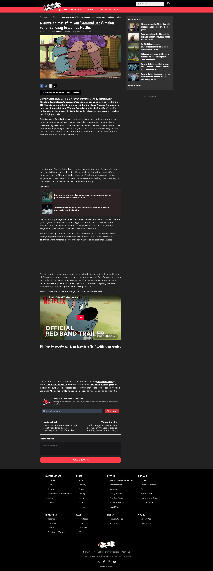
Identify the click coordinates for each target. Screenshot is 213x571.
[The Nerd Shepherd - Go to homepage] (52, 3)
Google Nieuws (48, 388)
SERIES (73, 10)
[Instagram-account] (109, 561)
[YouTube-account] (114, 561)
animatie (44, 240)
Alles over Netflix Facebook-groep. (68, 391)
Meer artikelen (135, 85)
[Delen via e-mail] (50, 86)
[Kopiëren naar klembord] (55, 86)
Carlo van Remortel (54, 32)
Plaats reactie (81, 460)
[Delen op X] (46, 86)
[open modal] (168, 3)
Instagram (108, 385)
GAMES (81, 10)
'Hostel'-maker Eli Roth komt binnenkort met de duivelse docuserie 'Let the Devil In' (81, 208)
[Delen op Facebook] (41, 86)
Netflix (110, 102)
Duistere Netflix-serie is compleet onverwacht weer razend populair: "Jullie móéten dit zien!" (82, 196)
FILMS (65, 10)
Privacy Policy (89, 552)
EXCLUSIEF (92, 10)
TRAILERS (103, 10)
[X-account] (98, 561)
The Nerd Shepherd (56, 385)
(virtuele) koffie (104, 381)
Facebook (95, 385)
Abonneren (112, 411)
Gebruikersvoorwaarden (108, 552)
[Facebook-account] (104, 561)
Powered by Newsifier (106, 566)
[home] (60, 10)
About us (126, 552)
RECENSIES (114, 10)
